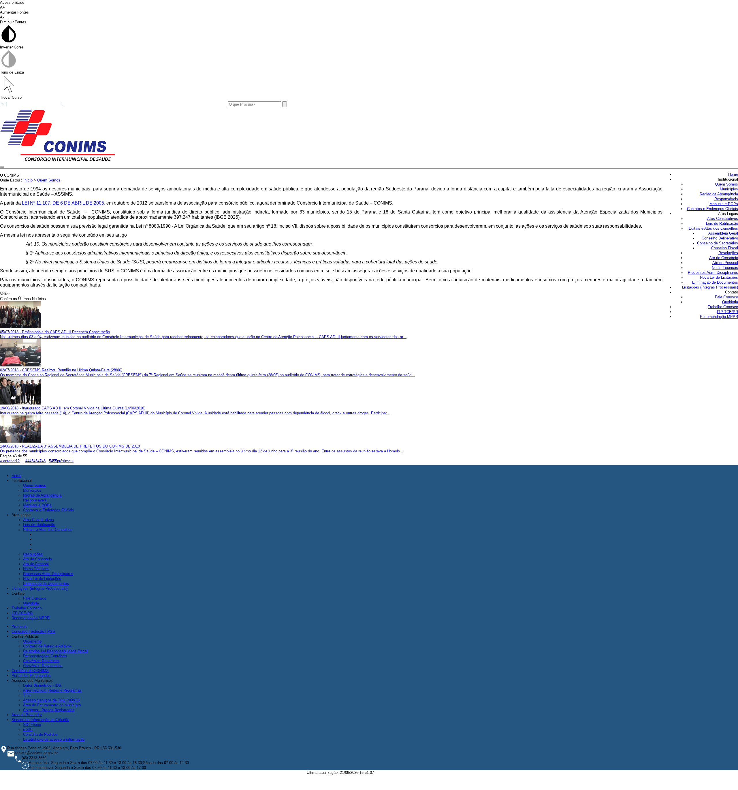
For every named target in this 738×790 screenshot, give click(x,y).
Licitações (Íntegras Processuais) (710, 287)
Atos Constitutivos (722, 218)
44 (27, 461)
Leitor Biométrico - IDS (42, 685)
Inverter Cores (12, 47)
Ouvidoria (730, 302)
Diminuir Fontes (13, 19)
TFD (26, 695)
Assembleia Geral (723, 233)
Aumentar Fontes (14, 9)
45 (31, 461)
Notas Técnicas (725, 267)
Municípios (729, 189)
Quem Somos (726, 184)
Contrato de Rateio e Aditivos (47, 646)
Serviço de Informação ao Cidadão (40, 720)
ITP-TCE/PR (727, 312)
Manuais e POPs (723, 204)
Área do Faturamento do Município (52, 705)
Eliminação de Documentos (715, 282)
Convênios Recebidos (41, 661)
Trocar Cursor (11, 97)
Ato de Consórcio (723, 258)
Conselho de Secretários (717, 243)
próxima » (65, 461)
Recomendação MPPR (719, 316)
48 (44, 461)
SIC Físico (32, 724)
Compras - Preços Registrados (48, 710)
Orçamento (32, 641)
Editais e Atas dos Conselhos (713, 228)
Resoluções (728, 253)
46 (35, 461)
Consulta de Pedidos (40, 734)
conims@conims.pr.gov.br (32, 106)
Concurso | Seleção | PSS (33, 631)
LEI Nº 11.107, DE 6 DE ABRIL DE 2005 (63, 203)
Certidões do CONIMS (30, 671)
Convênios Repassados (43, 666)
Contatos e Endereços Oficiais (712, 209)
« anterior (8, 461)
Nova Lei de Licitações (719, 277)
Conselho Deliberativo (720, 238)
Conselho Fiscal (724, 248)
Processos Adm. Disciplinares (713, 272)
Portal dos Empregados (31, 675)
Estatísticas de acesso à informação (53, 739)
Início (28, 180)
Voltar (5, 294)
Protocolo (19, 626)
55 (55, 461)
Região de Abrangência (719, 194)
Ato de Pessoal (725, 263)
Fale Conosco (726, 297)
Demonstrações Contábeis (45, 656)
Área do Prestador (27, 715)
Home (733, 174)
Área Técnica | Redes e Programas (52, 690)
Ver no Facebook (126, 106)
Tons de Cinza (12, 72)
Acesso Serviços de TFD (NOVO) (51, 700)
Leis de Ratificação (722, 223)
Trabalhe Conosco (723, 307)
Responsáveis (726, 199)
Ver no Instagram (176, 106)
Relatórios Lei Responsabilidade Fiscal (55, 651)
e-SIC (28, 729)
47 (39, 461)
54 (51, 461)
